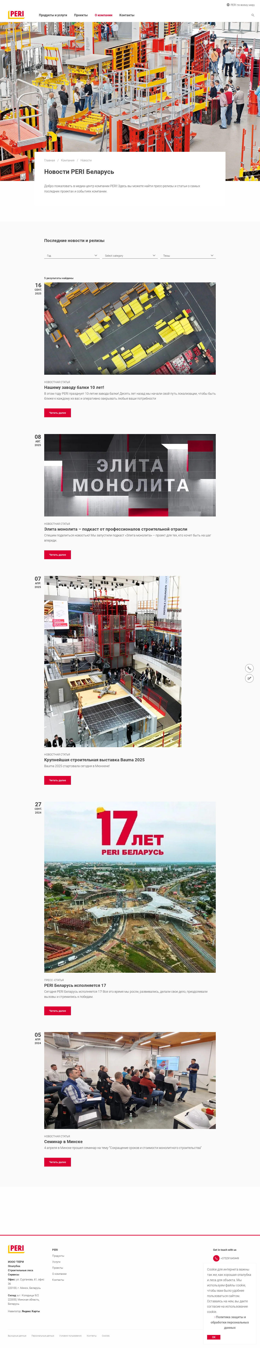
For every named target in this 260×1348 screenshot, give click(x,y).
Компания (68, 160)
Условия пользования (70, 1336)
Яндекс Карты (31, 1311)
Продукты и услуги (53, 15)
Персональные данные (42, 1336)
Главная (50, 160)
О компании (103, 15)
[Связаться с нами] (249, 678)
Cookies (105, 1336)
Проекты (81, 15)
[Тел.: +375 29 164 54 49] (249, 668)
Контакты (126, 15)
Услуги (56, 1261)
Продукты (58, 1255)
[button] (57, 412)
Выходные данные (17, 1336)
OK (213, 1337)
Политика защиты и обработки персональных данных (230, 1322)
